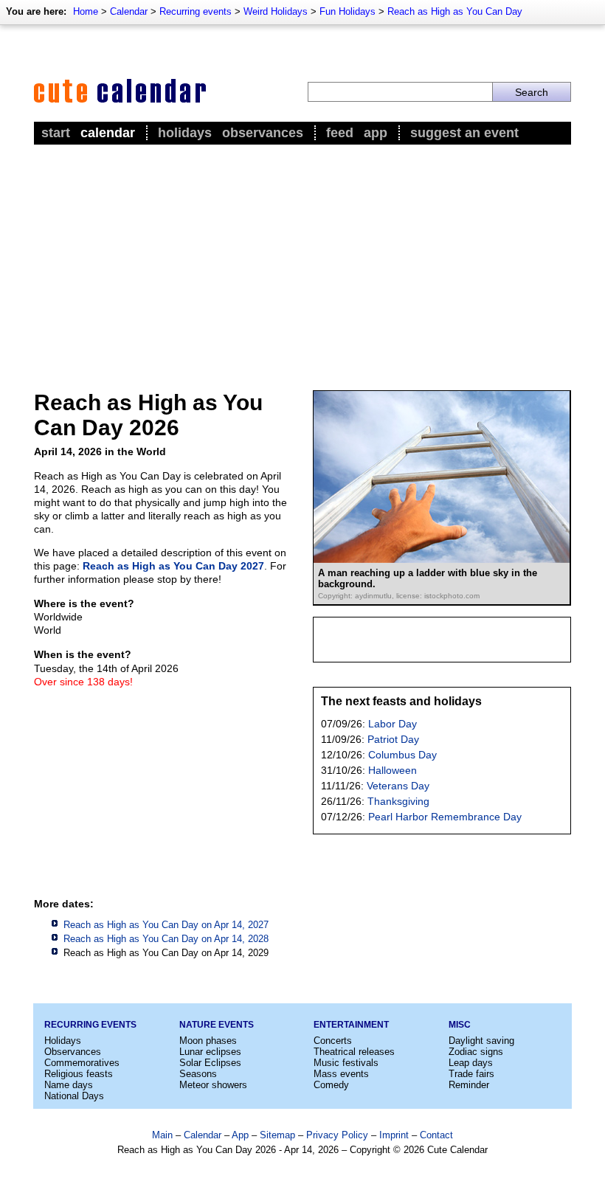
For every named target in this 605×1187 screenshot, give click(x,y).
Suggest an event (464, 132)
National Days (74, 1095)
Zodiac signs (476, 1051)
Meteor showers (213, 1084)
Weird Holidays (275, 11)
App (375, 132)
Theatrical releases (354, 1051)
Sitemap (277, 1135)
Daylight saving (481, 1040)
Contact (436, 1135)
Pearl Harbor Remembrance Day (445, 817)
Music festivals (346, 1062)
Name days (68, 1084)
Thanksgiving (398, 801)
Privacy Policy (337, 1135)
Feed (339, 132)
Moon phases (208, 1040)
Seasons (198, 1073)
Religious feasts (78, 1073)
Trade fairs (471, 1073)
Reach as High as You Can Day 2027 (173, 566)
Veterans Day (398, 786)
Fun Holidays (347, 11)
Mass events (341, 1073)
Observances (262, 132)
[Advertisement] (302, 259)
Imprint (394, 1135)
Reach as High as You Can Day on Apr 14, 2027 (166, 924)
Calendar (129, 11)
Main (162, 1135)
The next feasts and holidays (401, 701)
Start (55, 132)
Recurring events (195, 11)
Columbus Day (402, 755)
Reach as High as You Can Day (454, 11)
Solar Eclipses (210, 1062)
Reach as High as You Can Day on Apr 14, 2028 (166, 938)
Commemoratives (82, 1062)
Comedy (331, 1084)
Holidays (185, 132)
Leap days (471, 1062)
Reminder (469, 1084)
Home (85, 11)
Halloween (392, 770)
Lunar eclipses (210, 1051)
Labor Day (392, 724)
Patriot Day (393, 739)
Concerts (333, 1040)
